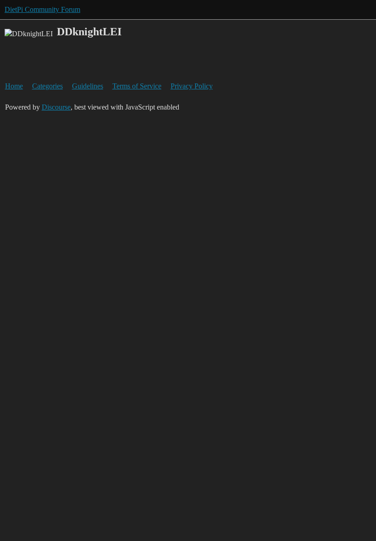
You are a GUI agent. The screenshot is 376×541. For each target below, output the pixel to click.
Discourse (56, 107)
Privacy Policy (192, 86)
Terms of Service (136, 86)
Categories (47, 86)
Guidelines (87, 86)
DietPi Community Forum (42, 9)
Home (14, 86)
